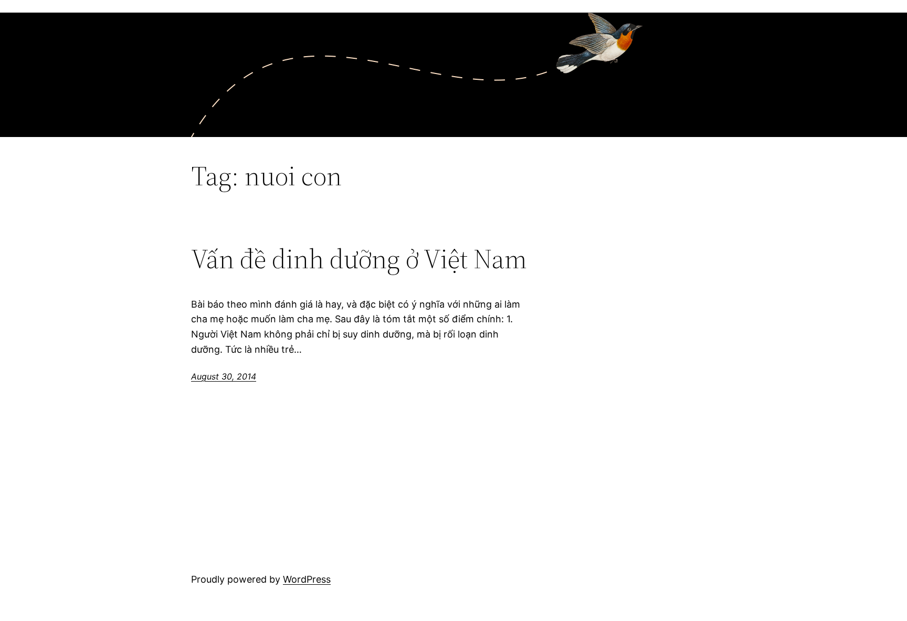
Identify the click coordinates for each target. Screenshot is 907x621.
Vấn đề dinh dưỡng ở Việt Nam (359, 259)
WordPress (307, 579)
